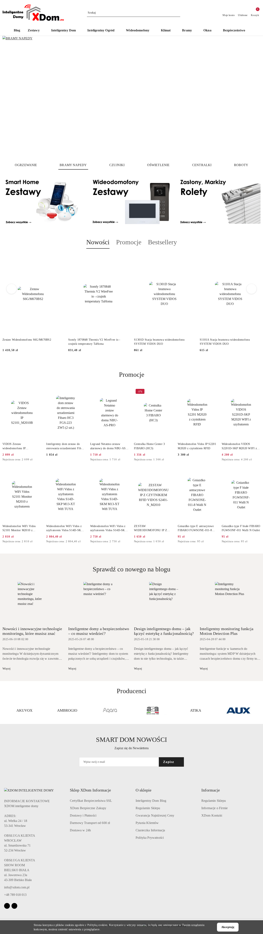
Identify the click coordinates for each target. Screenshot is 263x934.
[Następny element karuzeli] (258, 710)
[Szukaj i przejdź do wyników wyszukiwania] (177, 13)
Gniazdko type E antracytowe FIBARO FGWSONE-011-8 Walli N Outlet (196, 528)
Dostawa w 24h (80, 830)
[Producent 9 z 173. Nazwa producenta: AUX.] (238, 710)
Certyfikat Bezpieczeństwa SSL (91, 800)
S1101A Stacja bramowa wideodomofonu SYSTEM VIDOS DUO (225, 341)
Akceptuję (227, 927)
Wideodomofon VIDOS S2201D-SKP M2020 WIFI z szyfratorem (239, 446)
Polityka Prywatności (150, 837)
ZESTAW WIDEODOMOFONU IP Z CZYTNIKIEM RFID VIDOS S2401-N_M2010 (152, 528)
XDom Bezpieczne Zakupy (88, 808)
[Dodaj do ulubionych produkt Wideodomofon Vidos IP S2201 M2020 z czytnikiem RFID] (212, 392)
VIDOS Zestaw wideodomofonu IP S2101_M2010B (13, 446)
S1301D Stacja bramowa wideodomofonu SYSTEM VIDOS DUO (159, 341)
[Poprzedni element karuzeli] (4, 710)
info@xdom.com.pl (16, 887)
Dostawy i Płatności (83, 815)
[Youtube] (14, 906)
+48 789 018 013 (15, 894)
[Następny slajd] (251, 97)
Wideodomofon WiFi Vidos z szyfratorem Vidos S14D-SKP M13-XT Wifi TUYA (64, 528)
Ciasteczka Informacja (150, 830)
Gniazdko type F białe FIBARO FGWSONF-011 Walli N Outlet (241, 528)
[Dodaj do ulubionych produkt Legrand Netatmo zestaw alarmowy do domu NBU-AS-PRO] (124, 392)
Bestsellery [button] (162, 242)
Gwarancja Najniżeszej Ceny (155, 815)
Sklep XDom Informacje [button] (90, 790)
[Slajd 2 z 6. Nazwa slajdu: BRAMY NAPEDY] (131, 97)
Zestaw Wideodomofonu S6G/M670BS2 (26, 339)
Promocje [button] (128, 242)
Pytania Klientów (147, 823)
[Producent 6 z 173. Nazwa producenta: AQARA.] (110, 710)
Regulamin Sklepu (148, 808)
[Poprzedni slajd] (11, 97)
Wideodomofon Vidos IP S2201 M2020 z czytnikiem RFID (197, 446)
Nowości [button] (98, 242)
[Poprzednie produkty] (11, 289)
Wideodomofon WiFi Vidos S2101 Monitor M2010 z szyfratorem (19, 528)
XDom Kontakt (211, 815)
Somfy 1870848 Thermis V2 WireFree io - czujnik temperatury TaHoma (94, 341)
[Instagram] (7, 906)
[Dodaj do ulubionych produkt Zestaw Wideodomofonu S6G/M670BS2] (58, 258)
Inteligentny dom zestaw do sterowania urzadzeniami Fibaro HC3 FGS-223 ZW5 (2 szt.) (65, 446)
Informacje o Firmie (214, 808)
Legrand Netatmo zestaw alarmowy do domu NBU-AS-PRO (108, 446)
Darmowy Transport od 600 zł (90, 823)
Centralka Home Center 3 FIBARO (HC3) (149, 446)
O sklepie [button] (143, 790)
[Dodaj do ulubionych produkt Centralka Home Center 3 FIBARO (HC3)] (168, 392)
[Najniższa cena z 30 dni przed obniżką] (40, 460)
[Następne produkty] (251, 289)
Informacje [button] (210, 790)
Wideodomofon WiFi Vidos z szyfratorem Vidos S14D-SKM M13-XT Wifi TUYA (108, 528)
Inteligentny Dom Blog (151, 800)
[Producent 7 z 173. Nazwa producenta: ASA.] (153, 710)
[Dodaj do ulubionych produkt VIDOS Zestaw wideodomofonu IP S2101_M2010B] (36, 392)
